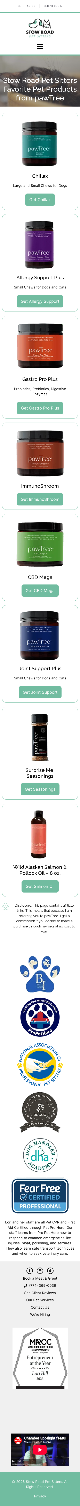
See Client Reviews (40, 1293)
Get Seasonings (40, 789)
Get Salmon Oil (40, 886)
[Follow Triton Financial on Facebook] (29, 1271)
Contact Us (40, 1307)
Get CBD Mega (40, 590)
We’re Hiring (40, 1314)
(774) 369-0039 (42, 1285)
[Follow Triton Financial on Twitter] (50, 1271)
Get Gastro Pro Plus (40, 408)
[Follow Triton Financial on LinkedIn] (40, 1271)
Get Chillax (40, 199)
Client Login (53, 6)
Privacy (40, 1496)
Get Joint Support (40, 692)
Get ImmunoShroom (40, 499)
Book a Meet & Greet (40, 1278)
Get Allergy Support (40, 301)
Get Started (26, 6)
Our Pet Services (40, 1300)
